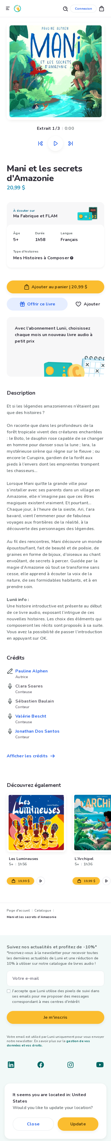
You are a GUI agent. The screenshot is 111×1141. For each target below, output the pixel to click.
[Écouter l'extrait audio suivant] (71, 143)
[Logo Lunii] (17, 8)
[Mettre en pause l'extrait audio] (55, 143)
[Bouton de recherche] (65, 8)
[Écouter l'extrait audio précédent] (40, 143)
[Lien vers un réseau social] (11, 1064)
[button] (101, 8)
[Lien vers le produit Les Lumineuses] (36, 822)
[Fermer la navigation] (8, 8)
